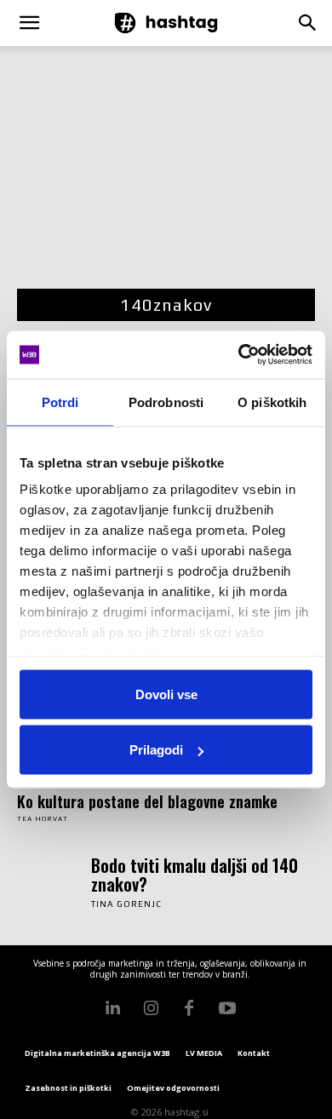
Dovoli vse (166, 693)
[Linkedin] (112, 1008)
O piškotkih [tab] (272, 401)
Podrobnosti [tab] (166, 401)
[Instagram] (150, 1008)
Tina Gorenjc (126, 904)
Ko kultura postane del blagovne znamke (147, 801)
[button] (29, 23)
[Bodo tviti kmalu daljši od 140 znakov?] (50, 881)
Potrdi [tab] (60, 401)
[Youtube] (227, 1008)
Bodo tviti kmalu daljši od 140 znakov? (194, 874)
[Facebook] (188, 1008)
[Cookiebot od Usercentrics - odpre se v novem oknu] (238, 355)
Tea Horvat (42, 819)
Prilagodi (156, 750)
